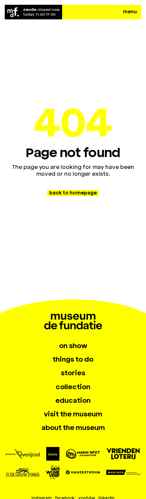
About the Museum (73, 427)
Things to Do (73, 359)
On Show (73, 345)
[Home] (13, 12)
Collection (73, 387)
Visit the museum (73, 414)
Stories (73, 373)
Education (73, 400)
